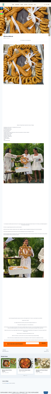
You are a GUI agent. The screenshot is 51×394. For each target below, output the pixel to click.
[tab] (24, 375)
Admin (3, 372)
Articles (21, 4)
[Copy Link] (1, 11)
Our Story (25, 4)
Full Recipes (17, 4)
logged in (7, 383)
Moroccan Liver (46, 351)
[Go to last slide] (2, 367)
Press (35, 4)
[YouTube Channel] (48, 4)
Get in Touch (31, 4)
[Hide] (0, 16)
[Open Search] (44, 4)
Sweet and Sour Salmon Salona (24, 370)
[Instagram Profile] (47, 4)
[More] (1, 15)
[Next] (48, 367)
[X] (1, 9)
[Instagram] (1, 12)
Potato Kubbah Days (5, 351)
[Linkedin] (1, 8)
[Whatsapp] (1, 14)
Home (13, 4)
